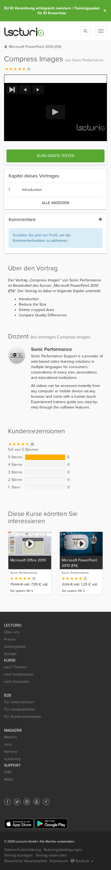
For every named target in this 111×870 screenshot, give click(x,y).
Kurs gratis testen (55, 155)
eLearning (12, 759)
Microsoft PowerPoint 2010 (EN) (35, 46)
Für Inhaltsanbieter (19, 709)
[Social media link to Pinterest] (26, 801)
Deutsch (82, 861)
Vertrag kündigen (18, 855)
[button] (55, 79)
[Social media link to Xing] (46, 801)
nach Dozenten (17, 681)
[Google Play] (51, 824)
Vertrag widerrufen (51, 855)
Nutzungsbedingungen (63, 849)
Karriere (10, 751)
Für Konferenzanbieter (23, 716)
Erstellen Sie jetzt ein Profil (35, 235)
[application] (55, 112)
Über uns (12, 632)
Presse (10, 639)
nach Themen (15, 667)
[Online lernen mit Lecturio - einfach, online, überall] (24, 31)
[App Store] (19, 824)
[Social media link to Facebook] (7, 801)
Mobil (8, 779)
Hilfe (8, 772)
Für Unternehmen (19, 702)
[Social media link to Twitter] (17, 801)
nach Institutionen (19, 674)
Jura (7, 744)
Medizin (10, 737)
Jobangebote (15, 646)
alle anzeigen (55, 203)
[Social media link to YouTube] (36, 801)
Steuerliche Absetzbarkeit (25, 861)
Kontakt (10, 654)
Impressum (59, 861)
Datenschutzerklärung (22, 849)
